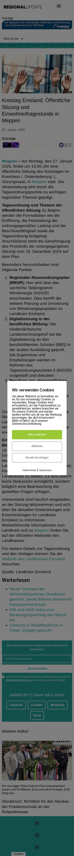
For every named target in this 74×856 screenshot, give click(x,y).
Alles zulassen (37, 434)
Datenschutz (29, 470)
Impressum (45, 470)
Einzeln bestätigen (37, 457)
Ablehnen (37, 446)
